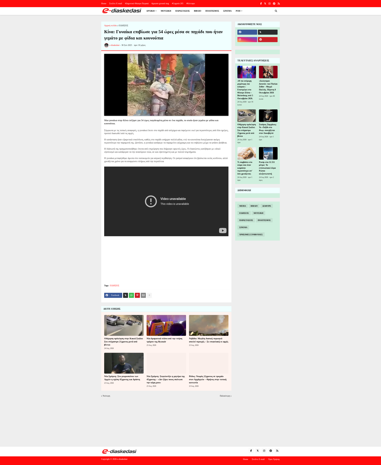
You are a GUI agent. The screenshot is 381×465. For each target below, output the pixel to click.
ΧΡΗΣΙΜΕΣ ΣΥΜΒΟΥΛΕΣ (251, 234)
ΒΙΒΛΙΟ (254, 206)
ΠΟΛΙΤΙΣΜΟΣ (264, 220)
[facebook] (247, 32)
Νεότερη (106, 396)
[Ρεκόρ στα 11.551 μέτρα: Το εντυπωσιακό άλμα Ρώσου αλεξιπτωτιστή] (268, 153)
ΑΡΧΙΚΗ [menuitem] (150, 11)
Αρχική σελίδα (110, 26)
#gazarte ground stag (160, 3)
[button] (276, 11)
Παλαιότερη (225, 396)
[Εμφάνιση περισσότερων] (149, 295)
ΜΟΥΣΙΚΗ (258, 213)
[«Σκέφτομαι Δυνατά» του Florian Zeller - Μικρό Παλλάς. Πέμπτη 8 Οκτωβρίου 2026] (268, 72)
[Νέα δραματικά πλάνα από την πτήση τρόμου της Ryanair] (166, 325)
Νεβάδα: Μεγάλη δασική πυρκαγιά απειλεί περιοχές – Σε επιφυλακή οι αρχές (208, 340)
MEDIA (242, 206)
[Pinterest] (137, 295)
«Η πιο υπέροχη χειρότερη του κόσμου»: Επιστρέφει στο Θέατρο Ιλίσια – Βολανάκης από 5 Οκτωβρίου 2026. (245, 90)
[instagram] (269, 3)
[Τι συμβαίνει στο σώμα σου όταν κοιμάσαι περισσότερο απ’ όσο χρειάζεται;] (246, 153)
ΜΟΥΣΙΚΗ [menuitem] (166, 11)
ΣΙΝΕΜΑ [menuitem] (227, 11)
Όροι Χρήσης (274, 459)
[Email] (143, 295)
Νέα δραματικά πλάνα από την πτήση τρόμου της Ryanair (164, 340)
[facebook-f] (261, 3)
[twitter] (265, 3)
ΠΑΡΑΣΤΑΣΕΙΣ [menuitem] (182, 11)
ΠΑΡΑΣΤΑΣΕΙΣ (246, 220)
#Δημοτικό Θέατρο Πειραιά (137, 3)
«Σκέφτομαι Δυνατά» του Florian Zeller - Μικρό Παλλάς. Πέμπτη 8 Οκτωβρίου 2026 (268, 87)
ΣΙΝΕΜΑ (243, 227)
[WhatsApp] (131, 295)
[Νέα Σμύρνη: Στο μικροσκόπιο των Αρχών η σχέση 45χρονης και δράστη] (124, 363)
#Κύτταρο (190, 3)
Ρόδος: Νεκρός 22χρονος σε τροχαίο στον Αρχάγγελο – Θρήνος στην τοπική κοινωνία (208, 379)
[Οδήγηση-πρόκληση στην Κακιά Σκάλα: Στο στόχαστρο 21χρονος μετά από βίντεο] (124, 325)
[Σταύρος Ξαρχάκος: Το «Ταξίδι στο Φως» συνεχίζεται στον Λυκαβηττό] (268, 115)
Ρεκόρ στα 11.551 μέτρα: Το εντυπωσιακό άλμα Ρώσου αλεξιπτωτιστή (267, 168)
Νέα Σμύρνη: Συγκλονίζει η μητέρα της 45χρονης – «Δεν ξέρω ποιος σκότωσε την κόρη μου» (166, 379)
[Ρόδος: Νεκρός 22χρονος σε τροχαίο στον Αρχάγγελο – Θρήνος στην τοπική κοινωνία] (208, 363)
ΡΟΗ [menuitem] (238, 11)
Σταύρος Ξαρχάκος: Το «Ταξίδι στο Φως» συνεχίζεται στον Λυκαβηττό (268, 128)
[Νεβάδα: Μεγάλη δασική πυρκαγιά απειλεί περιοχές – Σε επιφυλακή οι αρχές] (208, 325)
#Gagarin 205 (177, 3)
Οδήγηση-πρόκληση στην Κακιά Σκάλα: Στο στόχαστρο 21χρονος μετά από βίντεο (123, 341)
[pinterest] (274, 3)
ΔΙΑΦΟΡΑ (266, 206)
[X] (125, 295)
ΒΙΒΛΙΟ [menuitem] (197, 11)
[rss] (279, 3)
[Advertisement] (166, 260)
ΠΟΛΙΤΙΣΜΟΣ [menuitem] (212, 11)
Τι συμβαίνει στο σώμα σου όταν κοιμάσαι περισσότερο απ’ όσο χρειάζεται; (244, 168)
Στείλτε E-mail (115, 3)
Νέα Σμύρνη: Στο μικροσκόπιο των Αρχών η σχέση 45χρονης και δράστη (122, 378)
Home (103, 3)
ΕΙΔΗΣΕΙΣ (123, 26)
